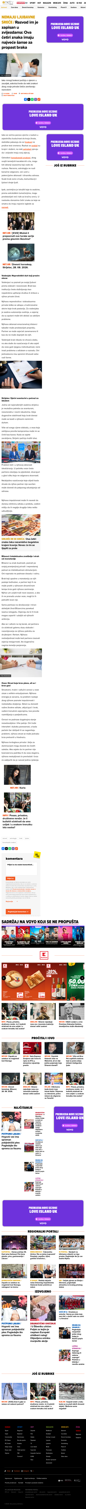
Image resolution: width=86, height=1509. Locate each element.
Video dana (64, 1456)
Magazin (47, 2)
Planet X (63, 7)
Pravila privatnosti (10, 1483)
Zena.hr (13, 1492)
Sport (32, 2)
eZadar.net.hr (58, 1495)
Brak (20, 838)
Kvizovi (83, 7)
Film (32, 1434)
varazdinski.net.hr (64, 1492)
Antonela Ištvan (27, 93)
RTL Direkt (8, 1443)
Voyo (32, 1460)
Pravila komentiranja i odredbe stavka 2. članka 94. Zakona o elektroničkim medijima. (21, 890)
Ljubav (27, 838)
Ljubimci (48, 1443)
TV (31, 1443)
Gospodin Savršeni (36, 1453)
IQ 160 (79, 3)
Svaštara (74, 7)
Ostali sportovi (21, 1450)
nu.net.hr (68, 1495)
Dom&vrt (48, 1434)
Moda (47, 1447)
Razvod (5, 838)
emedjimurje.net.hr (31, 1492)
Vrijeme (7, 1453)
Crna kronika (8, 1437)
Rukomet (19, 1434)
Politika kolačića (42, 1478)
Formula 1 (20, 1456)
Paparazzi (33, 1440)
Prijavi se (10, 878)
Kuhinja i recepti (50, 1437)
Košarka (19, 1443)
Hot (39, 2)
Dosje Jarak (8, 1450)
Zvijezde (33, 1430)
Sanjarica (78, 1437)
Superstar (33, 1450)
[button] (4, 928)
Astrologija (13, 838)
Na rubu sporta (21, 1440)
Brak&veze (49, 1430)
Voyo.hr (20, 1492)
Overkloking (52, 7)
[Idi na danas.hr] (22, 3)
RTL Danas (8, 1440)
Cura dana (14, 7)
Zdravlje (48, 1456)
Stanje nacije (8, 1447)
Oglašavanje (18, 1478)
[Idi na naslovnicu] (9, 5)
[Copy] (38, 99)
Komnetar (41, 7)
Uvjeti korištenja (29, 1478)
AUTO (72, 3)
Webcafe (57, 2)
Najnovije (78, 1434)
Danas (7, 1427)
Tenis (18, 1447)
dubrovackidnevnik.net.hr (44, 1495)
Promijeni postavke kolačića (34, 1483)
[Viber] (35, 99)
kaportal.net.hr (52, 1492)
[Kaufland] (43, 955)
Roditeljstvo (49, 1453)
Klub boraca (20, 1437)
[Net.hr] (77, 1480)
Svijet (6, 1434)
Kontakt (20, 1483)
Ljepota (48, 1440)
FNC (18, 1453)
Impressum (8, 1478)
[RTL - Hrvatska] (68, 1480)
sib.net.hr (42, 1492)
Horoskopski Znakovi (9, 842)
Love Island (34, 1447)
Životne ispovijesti (51, 1460)
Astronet (4, 7)
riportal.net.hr (29, 1495)
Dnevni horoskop (27, 7)
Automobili (49, 1463)
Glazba (32, 1437)
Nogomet (20, 1430)
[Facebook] (25, 99)
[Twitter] (28, 99)
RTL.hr (7, 1492)
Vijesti (6, 1430)
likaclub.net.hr (29, 1497)
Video (78, 1430)
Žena (65, 2)
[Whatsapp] (32, 99)
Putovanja (49, 1450)
